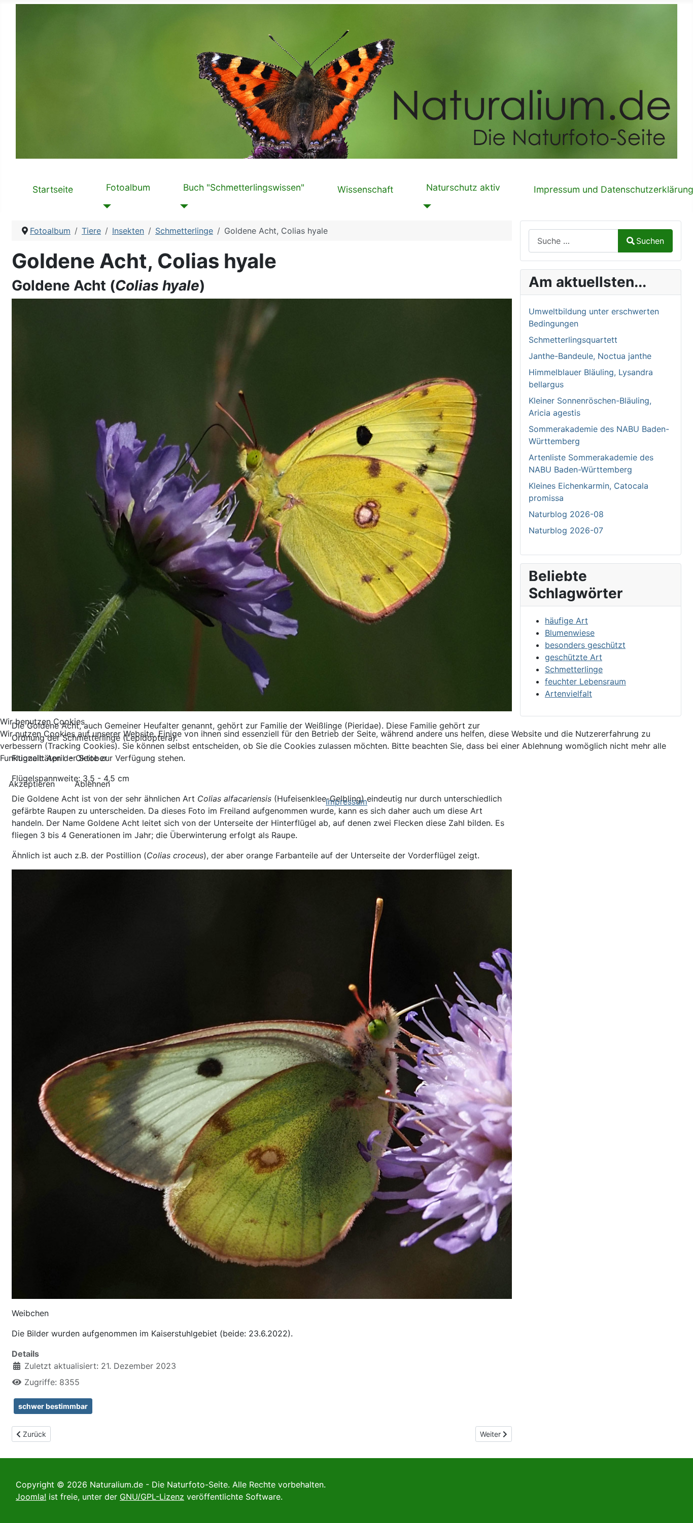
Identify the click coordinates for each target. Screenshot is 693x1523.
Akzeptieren (32, 784)
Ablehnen (92, 784)
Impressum (346, 801)
